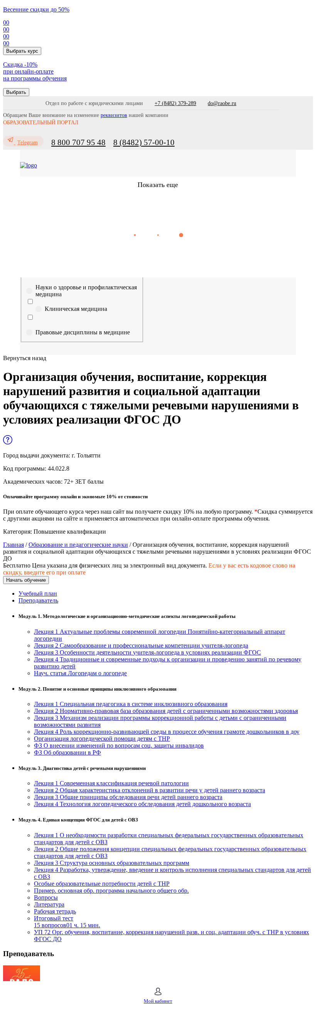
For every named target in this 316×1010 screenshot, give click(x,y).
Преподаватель (38, 600)
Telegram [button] (27, 142)
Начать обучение (26, 580)
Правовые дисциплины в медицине (82, 332)
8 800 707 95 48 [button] (78, 142)
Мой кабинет (158, 1001)
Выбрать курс (22, 51)
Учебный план (37, 593)
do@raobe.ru (222, 103)
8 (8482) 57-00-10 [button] (144, 142)
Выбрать (16, 92)
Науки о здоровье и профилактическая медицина (86, 290)
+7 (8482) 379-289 (175, 103)
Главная (13, 544)
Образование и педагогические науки (78, 544)
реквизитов (114, 115)
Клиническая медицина (76, 309)
